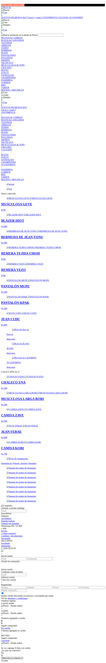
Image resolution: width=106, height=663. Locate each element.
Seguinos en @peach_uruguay (14, 463)
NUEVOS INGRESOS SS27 (14, 17)
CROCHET (6, 67)
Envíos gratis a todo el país (12, 5)
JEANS (4, 53)
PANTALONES (8, 55)
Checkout (5, 640)
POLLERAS (7, 57)
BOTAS (4, 70)
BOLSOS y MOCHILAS (12, 90)
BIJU (3, 85)
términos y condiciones (18, 598)
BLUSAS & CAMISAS (11, 38)
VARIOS (5, 87)
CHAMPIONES (8, 77)
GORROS (5, 82)
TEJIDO (5, 48)
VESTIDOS (6, 43)
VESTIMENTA (50, 17)
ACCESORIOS (76, 17)
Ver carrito (5, 628)
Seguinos (32, 463)
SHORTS (5, 60)
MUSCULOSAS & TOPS (13, 65)
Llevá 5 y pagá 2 (35, 17)
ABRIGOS (6, 45)
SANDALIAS (7, 75)
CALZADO (63, 17)
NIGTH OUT (7, 62)
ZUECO (5, 72)
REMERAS (6, 50)
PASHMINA (7, 80)
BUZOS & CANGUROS (12, 40)
